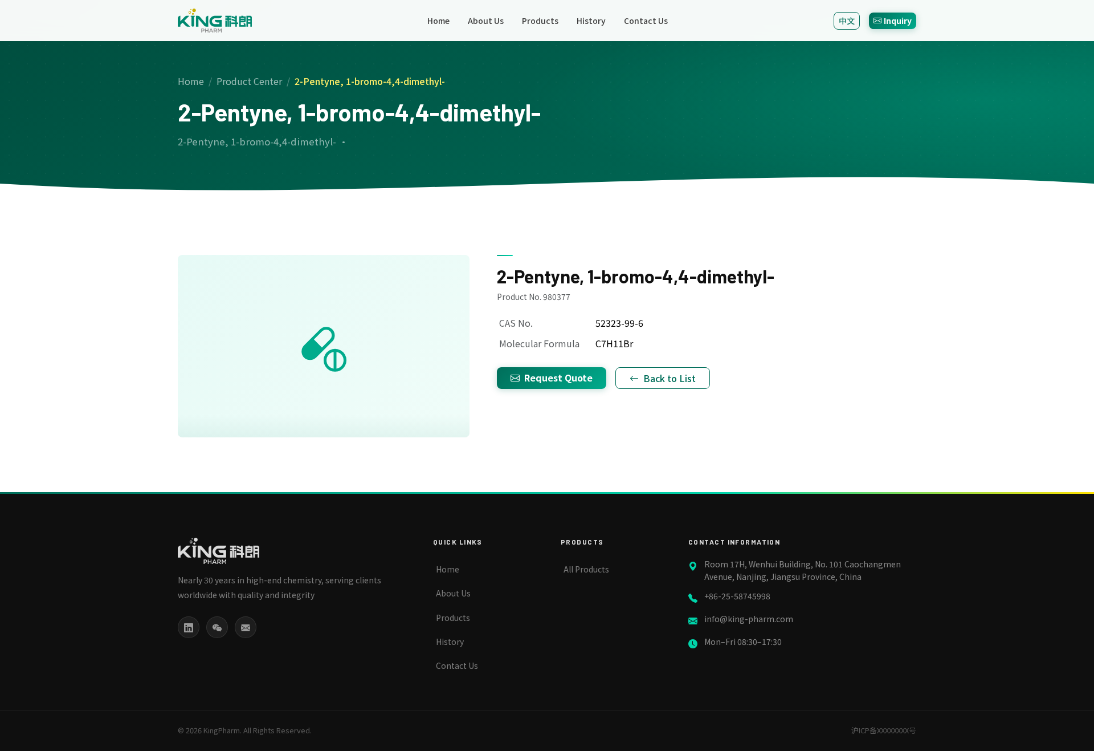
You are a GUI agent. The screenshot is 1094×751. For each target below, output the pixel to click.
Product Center (249, 81)
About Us (486, 20)
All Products (586, 569)
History (591, 20)
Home (438, 20)
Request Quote (558, 377)
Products (540, 20)
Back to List (669, 378)
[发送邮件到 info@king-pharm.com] (245, 627)
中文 (847, 20)
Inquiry (898, 20)
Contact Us (646, 20)
